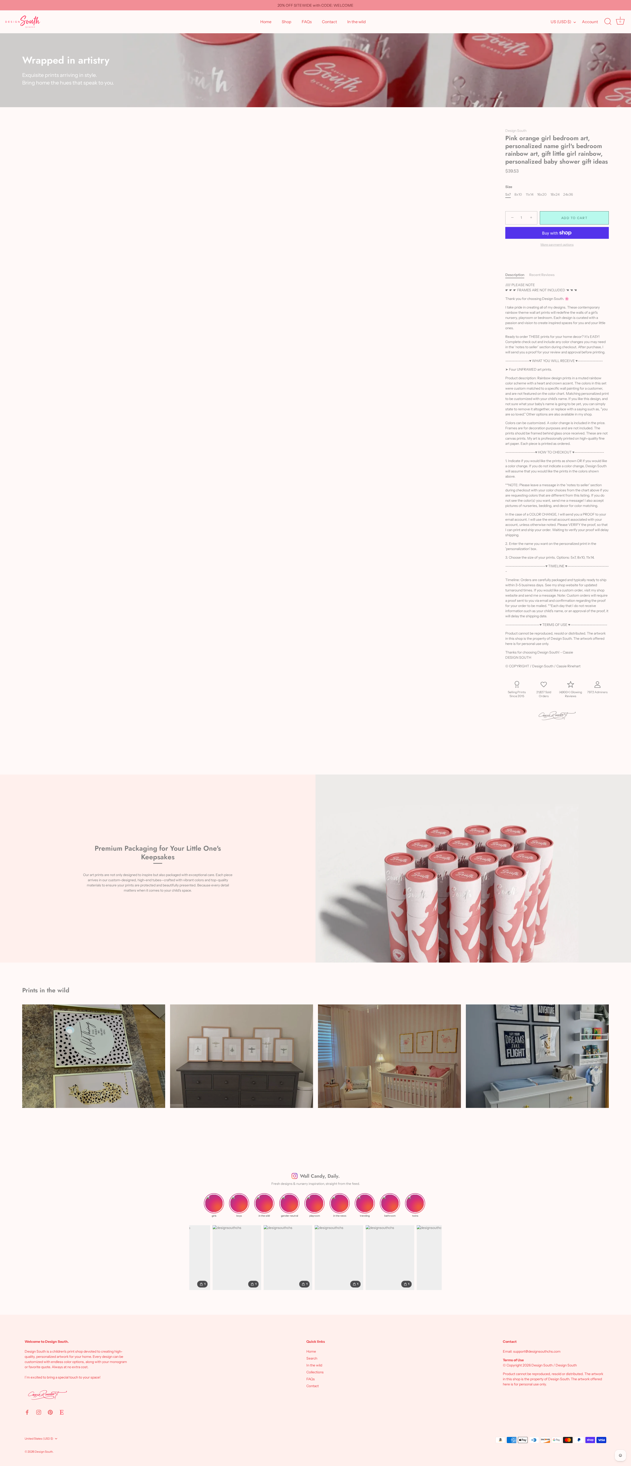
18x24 (555, 194)
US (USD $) (561, 21)
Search (311, 1358)
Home (265, 21)
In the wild (356, 21)
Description (514, 275)
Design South (515, 130)
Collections (315, 1372)
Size (508, 187)
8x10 (518, 194)
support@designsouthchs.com (537, 1351)
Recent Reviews (542, 275)
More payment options (557, 244)
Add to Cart (574, 218)
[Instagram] (38, 1412)
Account (590, 21)
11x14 (529, 194)
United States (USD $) (39, 1438)
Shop (286, 21)
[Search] (607, 21)
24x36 (568, 194)
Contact (329, 21)
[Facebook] (27, 1412)
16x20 (541, 194)
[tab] (517, 274)
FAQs (307, 21)
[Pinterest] (50, 1412)
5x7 (508, 194)
